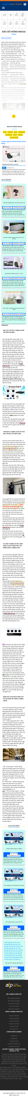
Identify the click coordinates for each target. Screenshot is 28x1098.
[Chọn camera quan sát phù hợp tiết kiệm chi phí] (24, 19)
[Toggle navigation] (3, 8)
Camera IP (14, 1038)
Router (4, 132)
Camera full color (14, 1046)
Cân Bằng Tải (9, 135)
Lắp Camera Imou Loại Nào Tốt (14, 922)
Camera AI (14, 1036)
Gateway (20, 135)
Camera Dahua (14, 1021)
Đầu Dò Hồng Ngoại (14, 31)
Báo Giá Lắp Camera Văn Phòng (14, 963)
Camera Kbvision (14, 1018)
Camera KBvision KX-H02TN (10, 164)
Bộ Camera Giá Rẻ (14, 1009)
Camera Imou (14, 1026)
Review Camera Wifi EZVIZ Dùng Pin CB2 (14, 202)
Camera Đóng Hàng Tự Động (14, 848)
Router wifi (10, 132)
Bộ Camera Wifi (14, 1006)
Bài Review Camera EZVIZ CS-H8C (14, 273)
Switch (15, 132)
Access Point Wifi (14, 137)
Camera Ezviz (14, 1029)
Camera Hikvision (14, 1016)
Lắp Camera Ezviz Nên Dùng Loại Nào (14, 885)
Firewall (15, 135)
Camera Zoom (14, 1041)
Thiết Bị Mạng (22, 132)
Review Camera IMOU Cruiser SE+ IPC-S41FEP (14, 238)
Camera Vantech (14, 1024)
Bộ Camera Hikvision (14, 998)
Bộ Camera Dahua (14, 1004)
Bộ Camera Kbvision (14, 1001)
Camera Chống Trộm (14, 1044)
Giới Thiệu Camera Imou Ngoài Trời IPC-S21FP (14, 309)
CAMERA (12, 4)
